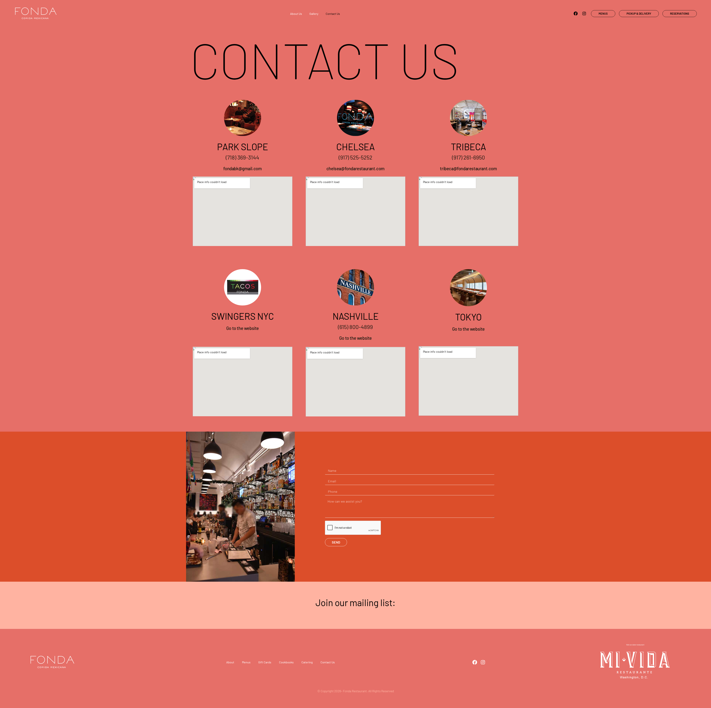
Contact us (333, 13)
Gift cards (264, 662)
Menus (246, 662)
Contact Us (328, 662)
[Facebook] (576, 13)
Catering (307, 662)
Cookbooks (286, 662)
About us (296, 13)
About (230, 662)
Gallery (313, 13)
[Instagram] (584, 13)
